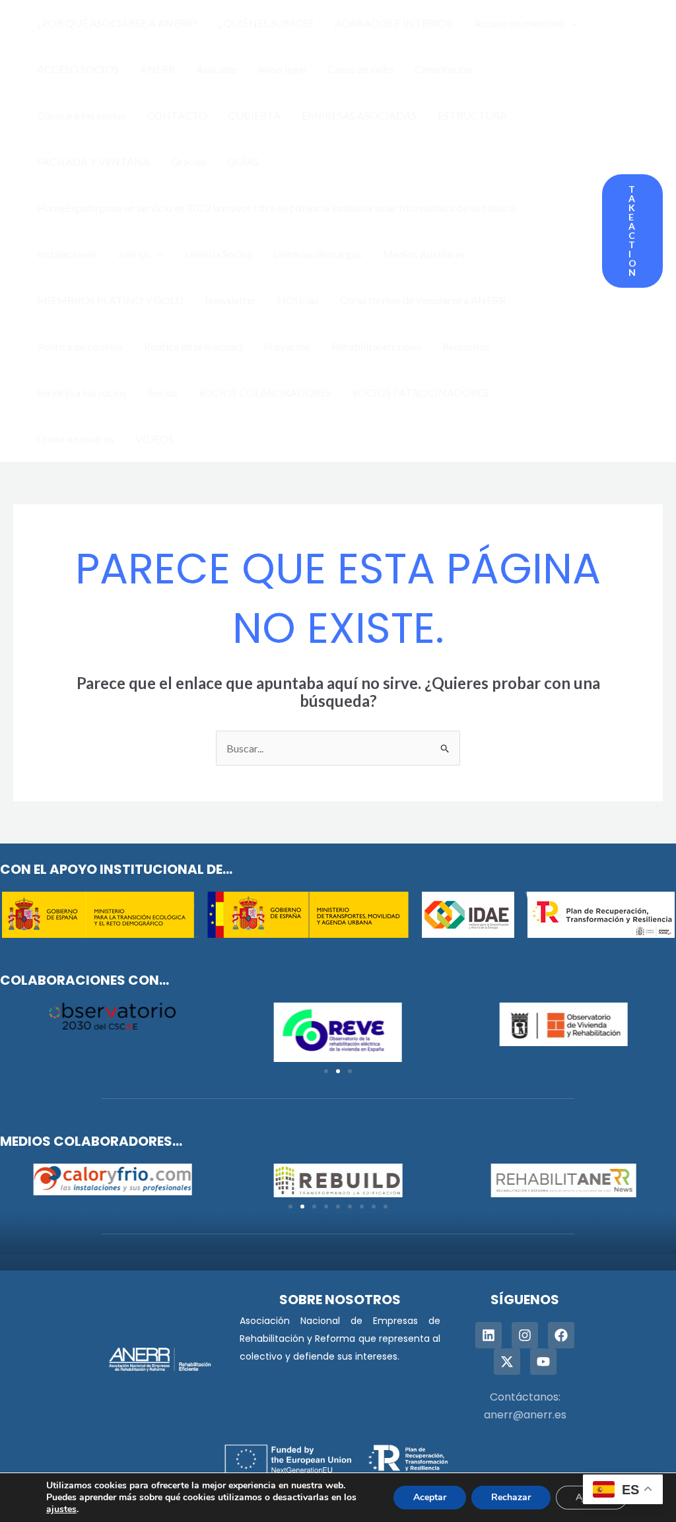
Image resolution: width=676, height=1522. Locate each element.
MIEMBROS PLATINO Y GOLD (110, 300)
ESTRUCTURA (472, 115)
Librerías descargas (317, 254)
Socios (163, 392)
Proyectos (286, 346)
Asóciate (216, 69)
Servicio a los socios (82, 392)
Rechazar (511, 1497)
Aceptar (429, 1497)
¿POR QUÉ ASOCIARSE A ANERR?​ (117, 23)
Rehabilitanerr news (376, 346)
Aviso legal (281, 69)
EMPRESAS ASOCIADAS (359, 115)
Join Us (134, 254)
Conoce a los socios (81, 115)
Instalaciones (66, 254)
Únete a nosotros (75, 438)
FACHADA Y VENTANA (93, 161)
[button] (571, 23)
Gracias (188, 161)
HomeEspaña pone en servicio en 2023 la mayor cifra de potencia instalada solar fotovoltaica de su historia (276, 207)
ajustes (61, 1509)
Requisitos (466, 346)
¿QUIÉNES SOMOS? (266, 23)
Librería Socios (218, 254)
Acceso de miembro (519, 23)
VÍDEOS (154, 438)
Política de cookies (80, 346)
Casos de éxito (360, 69)
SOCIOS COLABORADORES (265, 392)
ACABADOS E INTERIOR (394, 23)
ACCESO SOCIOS (78, 69)
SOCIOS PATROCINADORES (421, 392)
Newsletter (230, 300)
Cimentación (443, 69)
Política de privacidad (193, 346)
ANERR (157, 69)
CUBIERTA (254, 115)
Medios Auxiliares (424, 254)
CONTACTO (177, 115)
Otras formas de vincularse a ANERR (423, 300)
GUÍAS (243, 161)
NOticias (298, 300)
